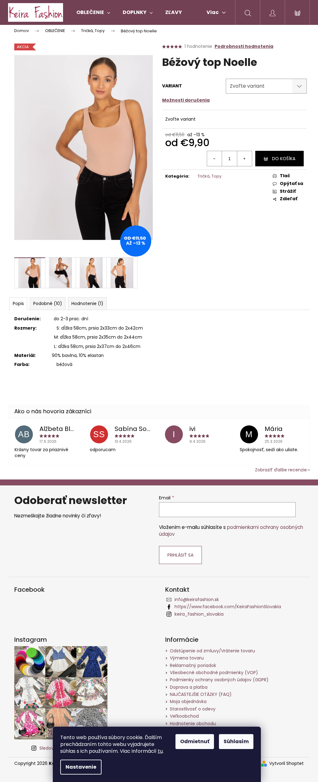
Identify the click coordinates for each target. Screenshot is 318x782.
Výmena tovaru (187, 658)
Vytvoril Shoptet (286, 763)
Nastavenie (81, 766)
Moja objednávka (188, 701)
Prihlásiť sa (180, 555)
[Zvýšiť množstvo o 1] (244, 158)
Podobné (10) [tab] (47, 303)
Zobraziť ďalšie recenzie (281, 470)
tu (160, 751)
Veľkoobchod (184, 716)
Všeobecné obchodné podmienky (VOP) (214, 672)
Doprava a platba (188, 687)
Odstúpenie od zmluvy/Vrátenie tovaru (212, 651)
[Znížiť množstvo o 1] (214, 158)
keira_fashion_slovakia (199, 614)
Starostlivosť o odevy (193, 709)
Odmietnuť (194, 741)
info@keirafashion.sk (197, 599)
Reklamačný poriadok (193, 665)
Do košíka (283, 158)
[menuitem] (93, 12)
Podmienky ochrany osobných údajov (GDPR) (219, 680)
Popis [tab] (18, 303)
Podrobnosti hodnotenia (244, 46)
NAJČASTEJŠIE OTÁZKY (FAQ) (201, 694)
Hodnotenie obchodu (193, 723)
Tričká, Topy (209, 176)
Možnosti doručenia (186, 100)
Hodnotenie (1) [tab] (87, 303)
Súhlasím (236, 741)
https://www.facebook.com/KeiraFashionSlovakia (228, 607)
